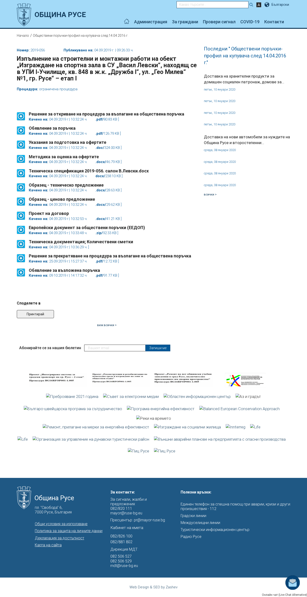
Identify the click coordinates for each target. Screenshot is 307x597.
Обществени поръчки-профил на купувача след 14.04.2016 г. (80, 35)
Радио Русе (191, 536)
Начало (23, 35)
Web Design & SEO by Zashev (153, 587)
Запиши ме (157, 348)
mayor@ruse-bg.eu (126, 513)
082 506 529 (121, 561)
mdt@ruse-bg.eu (124, 565)
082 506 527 (121, 556)
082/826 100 (121, 536)
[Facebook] (289, 22)
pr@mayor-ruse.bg (149, 520)
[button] (21, 114)
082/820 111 (121, 508)
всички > (210, 194)
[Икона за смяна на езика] (267, 4)
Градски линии (193, 515)
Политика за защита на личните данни (68, 531)
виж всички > (107, 325)
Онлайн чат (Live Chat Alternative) (284, 595)
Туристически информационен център (215, 529)
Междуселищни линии (200, 522)
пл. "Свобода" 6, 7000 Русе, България (53, 509)
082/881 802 (121, 541)
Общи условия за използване (61, 524)
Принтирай (35, 314)
